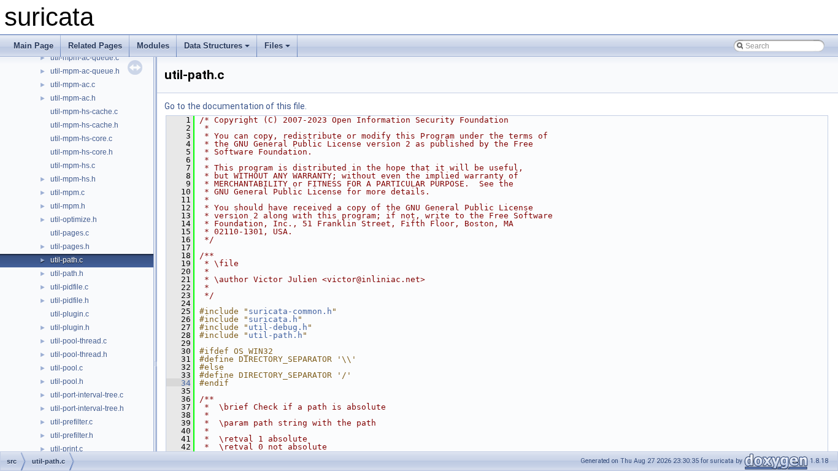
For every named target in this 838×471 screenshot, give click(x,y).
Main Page (33, 45)
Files (273, 45)
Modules (153, 45)
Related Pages (95, 45)
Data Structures (213, 45)
